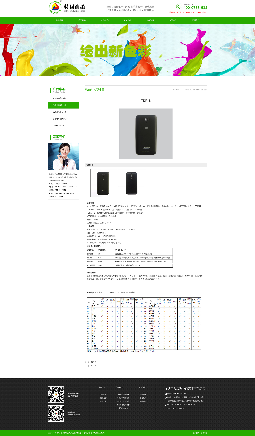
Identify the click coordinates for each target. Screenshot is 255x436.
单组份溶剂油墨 (59, 98)
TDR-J (93, 362)
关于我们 (82, 20)
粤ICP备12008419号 (97, 433)
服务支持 (127, 20)
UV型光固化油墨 (59, 112)
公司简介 (103, 394)
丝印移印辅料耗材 (60, 119)
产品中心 (105, 20)
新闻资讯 (150, 20)
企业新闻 (143, 398)
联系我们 (195, 20)
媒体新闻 (143, 401)
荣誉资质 (103, 398)
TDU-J (93, 366)
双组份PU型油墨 (59, 105)
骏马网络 (204, 433)
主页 (182, 90)
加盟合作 (173, 20)
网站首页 (59, 20)
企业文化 (103, 401)
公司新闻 (143, 394)
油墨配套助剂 (58, 125)
